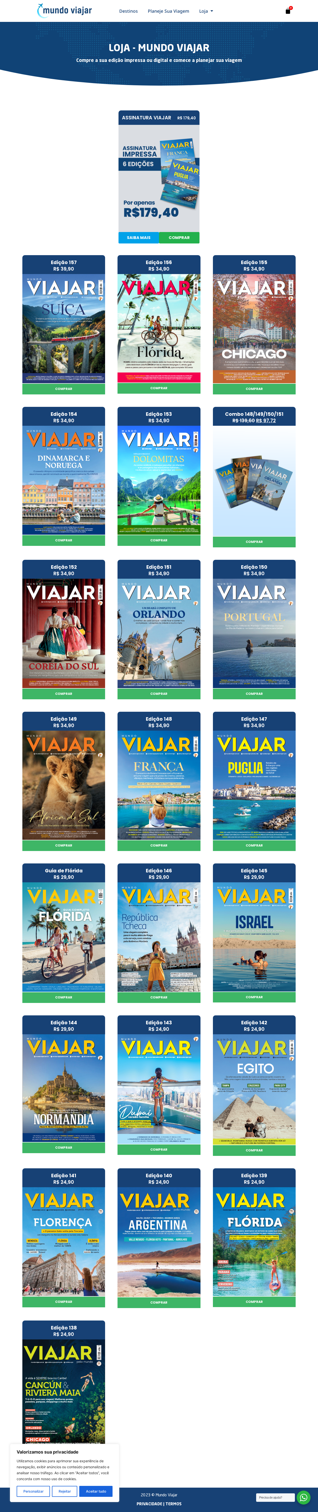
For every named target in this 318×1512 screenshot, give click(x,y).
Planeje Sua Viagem (168, 11)
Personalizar (33, 1491)
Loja (203, 11)
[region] (64, 1473)
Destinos (128, 11)
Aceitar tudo (96, 1491)
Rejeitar (65, 1491)
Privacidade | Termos (159, 1504)
